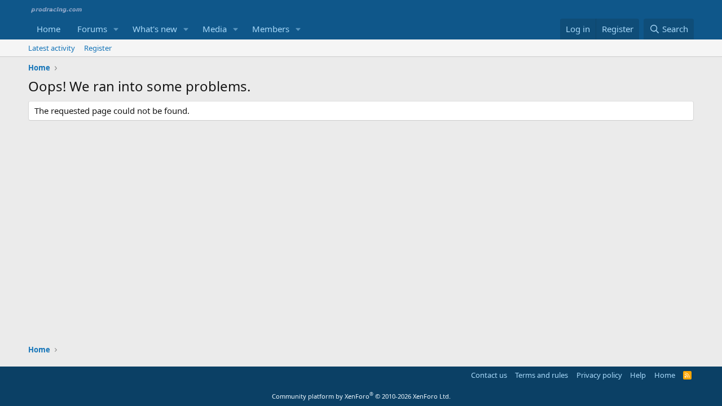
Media (214, 28)
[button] (116, 29)
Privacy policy (599, 375)
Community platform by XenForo (361, 396)
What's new (155, 28)
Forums (92, 28)
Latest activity (51, 48)
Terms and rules (541, 375)
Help (638, 375)
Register (98, 48)
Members (270, 28)
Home (48, 28)
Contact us (489, 375)
